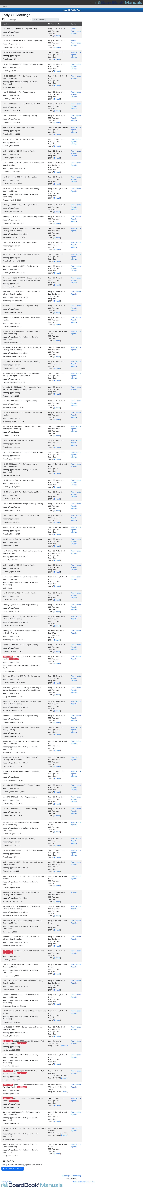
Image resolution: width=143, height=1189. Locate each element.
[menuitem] (91, 2)
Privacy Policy (6, 1182)
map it (57, 36)
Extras (73, 29)
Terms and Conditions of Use (83, 1182)
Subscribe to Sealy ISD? (13, 1169)
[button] (91, 2)
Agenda (74, 33)
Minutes (74, 57)
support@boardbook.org (71, 1176)
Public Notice (76, 31)
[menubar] (71, 2)
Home (5, 6)
